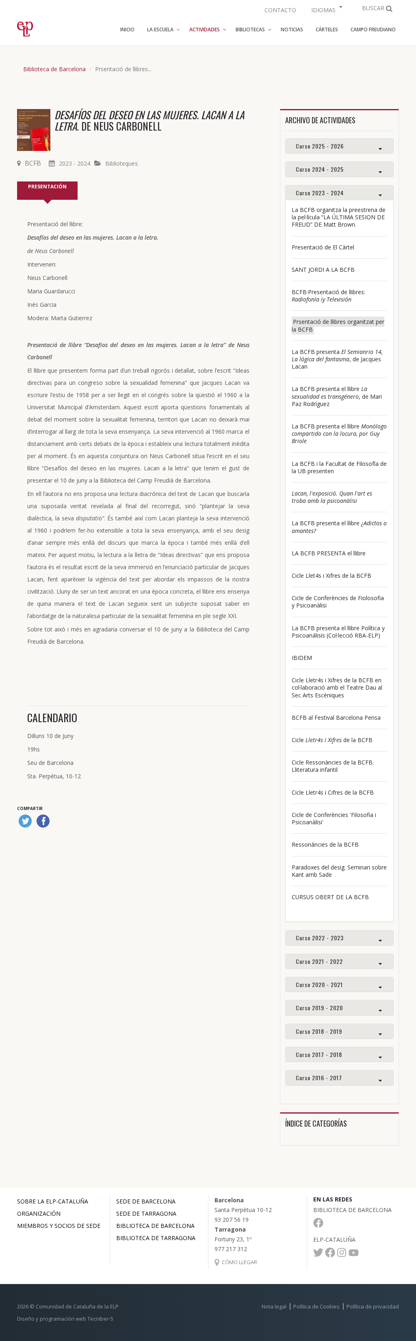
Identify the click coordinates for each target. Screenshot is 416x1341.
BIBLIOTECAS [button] (250, 29)
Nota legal (274, 1306)
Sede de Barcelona (146, 1201)
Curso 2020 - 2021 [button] (319, 984)
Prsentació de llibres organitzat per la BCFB (338, 325)
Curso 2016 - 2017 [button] (319, 1078)
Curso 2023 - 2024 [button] (320, 193)
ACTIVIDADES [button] (204, 29)
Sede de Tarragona (146, 1213)
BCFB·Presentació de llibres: (328, 295)
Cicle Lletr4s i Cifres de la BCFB (333, 792)
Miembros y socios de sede (58, 1226)
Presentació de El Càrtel (323, 247)
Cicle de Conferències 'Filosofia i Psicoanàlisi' (334, 818)
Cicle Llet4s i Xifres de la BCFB (331, 575)
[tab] (339, 146)
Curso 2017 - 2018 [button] (319, 1054)
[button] (326, 9)
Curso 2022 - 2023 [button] (320, 938)
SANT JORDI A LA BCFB (323, 269)
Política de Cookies (316, 1306)
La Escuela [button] (160, 29)
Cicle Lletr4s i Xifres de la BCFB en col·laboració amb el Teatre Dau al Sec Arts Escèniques (337, 687)
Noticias (292, 29)
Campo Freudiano (373, 29)
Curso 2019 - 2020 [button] (319, 1008)
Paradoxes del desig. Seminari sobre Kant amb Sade (339, 870)
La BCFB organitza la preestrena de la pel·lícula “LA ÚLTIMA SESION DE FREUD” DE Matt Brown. (339, 217)
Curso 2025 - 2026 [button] (320, 146)
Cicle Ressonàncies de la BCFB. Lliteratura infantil (333, 765)
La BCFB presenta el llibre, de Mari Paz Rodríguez (337, 396)
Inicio (127, 29)
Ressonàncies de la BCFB (325, 844)
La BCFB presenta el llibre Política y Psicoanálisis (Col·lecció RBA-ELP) (338, 631)
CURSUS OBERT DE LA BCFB (330, 897)
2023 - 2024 (74, 163)
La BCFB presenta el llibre (339, 433)
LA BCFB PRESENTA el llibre (329, 553)
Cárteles (327, 29)
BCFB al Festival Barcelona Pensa (336, 717)
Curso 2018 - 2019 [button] (319, 1031)
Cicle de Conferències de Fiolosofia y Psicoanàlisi (338, 601)
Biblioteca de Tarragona (155, 1238)
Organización (39, 1213)
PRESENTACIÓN (47, 186)
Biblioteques (121, 163)
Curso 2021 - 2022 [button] (319, 961)
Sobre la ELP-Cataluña (52, 1201)
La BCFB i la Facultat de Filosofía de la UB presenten (339, 467)
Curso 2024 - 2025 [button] (320, 169)
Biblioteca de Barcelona (54, 69)
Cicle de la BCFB (332, 740)
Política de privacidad (373, 1306)
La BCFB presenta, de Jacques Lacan (337, 359)
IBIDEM (302, 658)
